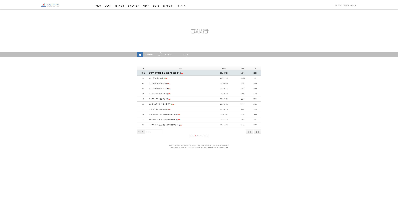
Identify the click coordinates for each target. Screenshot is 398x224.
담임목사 (108, 5)
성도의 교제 (181, 5)
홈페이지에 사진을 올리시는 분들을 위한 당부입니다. (164, 73)
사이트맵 (353, 5)
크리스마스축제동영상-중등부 (158, 94)
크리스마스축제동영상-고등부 (158, 99)
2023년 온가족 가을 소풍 (156, 78)
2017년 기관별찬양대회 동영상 (158, 83)
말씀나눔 (156, 5)
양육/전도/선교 (133, 5)
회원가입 (346, 5)
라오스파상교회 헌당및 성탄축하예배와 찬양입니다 (164, 125)
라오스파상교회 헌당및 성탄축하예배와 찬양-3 (162, 114)
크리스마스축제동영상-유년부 (158, 88)
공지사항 (168, 55)
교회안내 (98, 5)
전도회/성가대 (168, 5)
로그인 (340, 5)
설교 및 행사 (119, 5)
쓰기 (249, 132)
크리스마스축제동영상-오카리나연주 (160, 104)
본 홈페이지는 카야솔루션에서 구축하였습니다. (213, 147)
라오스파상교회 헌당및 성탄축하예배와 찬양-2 (162, 120)
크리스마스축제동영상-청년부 (158, 109)
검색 (257, 132)
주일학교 (146, 5)
